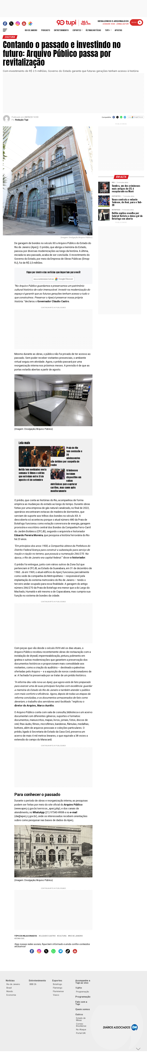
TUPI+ (78, 988)
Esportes (77, 30)
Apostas (118, 30)
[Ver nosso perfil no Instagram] (39, 952)
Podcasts (45, 30)
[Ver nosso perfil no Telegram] (60, 952)
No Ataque (81, 1029)
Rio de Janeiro (31, 30)
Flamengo (57, 988)
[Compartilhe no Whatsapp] (121, 118)
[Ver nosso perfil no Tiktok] (68, 952)
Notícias (10, 980)
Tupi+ (107, 30)
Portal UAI (81, 1033)
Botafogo (57, 984)
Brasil (9, 988)
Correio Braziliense (81, 1025)
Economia (11, 995)
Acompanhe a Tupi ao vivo (82, 981)
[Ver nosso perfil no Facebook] (32, 952)
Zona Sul (20, 938)
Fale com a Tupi (81, 1003)
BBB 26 (33, 984)
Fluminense (58, 991)
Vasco (56, 995)
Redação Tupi (21, 120)
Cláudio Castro (48, 936)
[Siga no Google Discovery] (135, 118)
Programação (82, 991)
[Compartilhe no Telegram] (125, 118)
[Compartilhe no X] (117, 118)
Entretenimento (61, 30)
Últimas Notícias (93, 30)
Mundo (9, 991)
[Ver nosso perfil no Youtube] (75, 952)
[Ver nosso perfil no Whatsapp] (53, 952)
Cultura (62, 936)
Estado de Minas (81, 1019)
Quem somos (82, 1009)
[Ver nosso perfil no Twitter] (46, 952)
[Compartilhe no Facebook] (114, 118)
